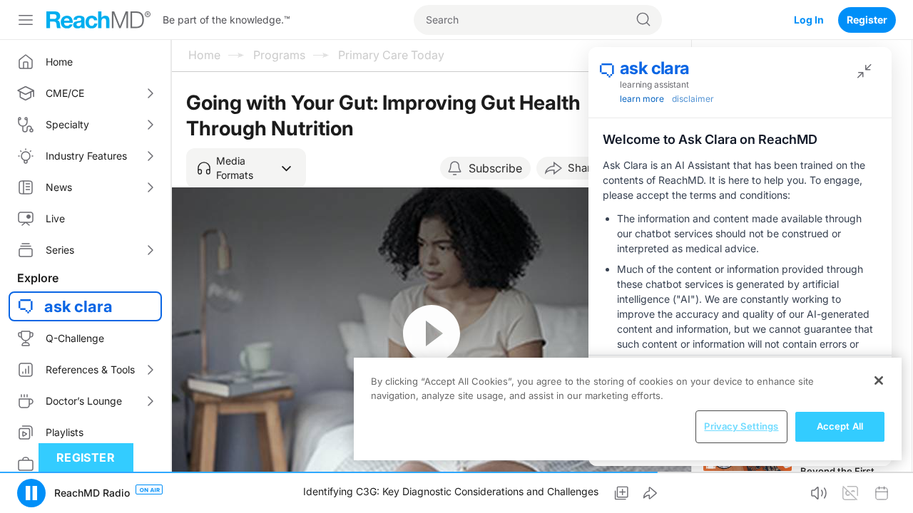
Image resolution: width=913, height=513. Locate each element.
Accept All (840, 426)
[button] (246, 168)
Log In (809, 20)
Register (867, 20)
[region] (628, 409)
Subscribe (495, 168)
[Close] (878, 380)
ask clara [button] (78, 306)
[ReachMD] (98, 20)
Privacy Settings (741, 426)
